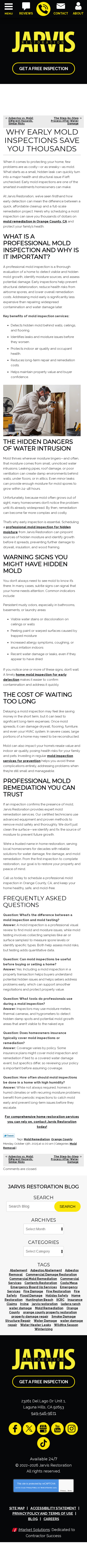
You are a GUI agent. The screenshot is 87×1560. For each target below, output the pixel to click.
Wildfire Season (66, 1325)
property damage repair (29, 1316)
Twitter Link (9, 1135)
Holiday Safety (57, 1295)
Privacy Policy (31, 1487)
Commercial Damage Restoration (51, 1274)
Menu (9, 13)
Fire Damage (33, 1291)
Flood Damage (31, 1295)
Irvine (24, 1304)
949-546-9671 (43, 9)
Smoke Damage (64, 1316)
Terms (70, 1490)
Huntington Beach (39, 1299)
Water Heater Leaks (35, 1325)
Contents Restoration (40, 1283)
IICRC (60, 1299)
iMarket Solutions (34, 1529)
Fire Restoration (58, 1291)
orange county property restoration (50, 1312)
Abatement (18, 1270)
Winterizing (44, 1329)
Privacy (63, 1490)
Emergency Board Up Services (34, 1287)
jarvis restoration (45, 1304)
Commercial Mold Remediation (33, 1278)
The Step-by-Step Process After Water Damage (65, 121)
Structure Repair (18, 1320)
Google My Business (43, 1428)
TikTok (43, 1443)
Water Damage (45, 1320)
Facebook (15, 1428)
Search (67, 1206)
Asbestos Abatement (46, 1270)
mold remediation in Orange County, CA (35, 221)
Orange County (61, 1139)
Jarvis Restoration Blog (43, 1187)
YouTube (57, 1428)
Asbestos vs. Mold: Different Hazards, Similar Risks (20, 121)
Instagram (71, 1428)
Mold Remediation (37, 1139)
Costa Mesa (68, 1283)
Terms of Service (46, 1487)
